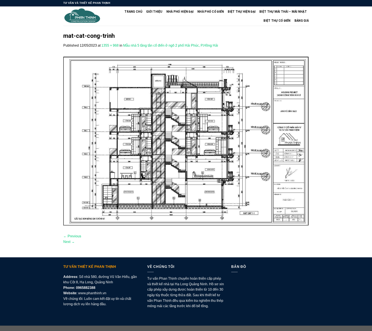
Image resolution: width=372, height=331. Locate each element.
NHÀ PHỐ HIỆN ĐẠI (180, 11)
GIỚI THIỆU (154, 11)
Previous (72, 236)
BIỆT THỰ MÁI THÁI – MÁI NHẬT (283, 11)
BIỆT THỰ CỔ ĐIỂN (277, 20)
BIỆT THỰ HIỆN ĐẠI (242, 11)
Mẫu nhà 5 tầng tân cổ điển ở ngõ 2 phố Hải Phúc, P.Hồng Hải (170, 45)
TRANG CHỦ (133, 11)
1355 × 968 (110, 45)
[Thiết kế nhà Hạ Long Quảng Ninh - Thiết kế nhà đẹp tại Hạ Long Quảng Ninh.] (82, 16)
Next (69, 242)
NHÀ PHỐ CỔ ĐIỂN (210, 11)
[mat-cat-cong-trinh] (186, 140)
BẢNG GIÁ (301, 20)
